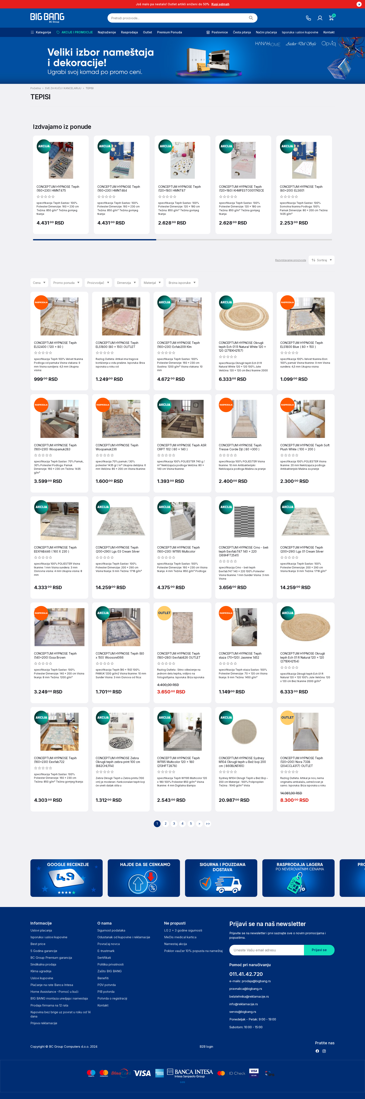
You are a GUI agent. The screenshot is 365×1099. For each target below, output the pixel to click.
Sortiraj (322, 260)
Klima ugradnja (40, 971)
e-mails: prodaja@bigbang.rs (250, 981)
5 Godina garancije (43, 951)
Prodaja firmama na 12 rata (49, 1005)
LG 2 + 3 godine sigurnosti (183, 930)
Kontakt (329, 32)
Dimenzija (124, 283)
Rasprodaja (129, 32)
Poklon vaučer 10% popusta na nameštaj (193, 951)
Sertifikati (104, 958)
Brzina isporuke (180, 283)
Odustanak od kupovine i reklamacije (123, 937)
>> (208, 823)
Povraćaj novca (108, 944)
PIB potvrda (105, 992)
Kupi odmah (220, 4)
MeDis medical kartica (180, 937)
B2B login (206, 1047)
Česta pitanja (242, 32)
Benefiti (103, 978)
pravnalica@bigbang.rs (245, 989)
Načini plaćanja (266, 32)
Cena (37, 283)
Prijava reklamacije (43, 1023)
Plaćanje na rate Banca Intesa (51, 985)
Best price (37, 944)
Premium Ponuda (169, 32)
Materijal (150, 283)
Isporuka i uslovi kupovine (300, 32)
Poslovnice (220, 32)
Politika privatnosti (110, 964)
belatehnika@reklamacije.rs (249, 996)
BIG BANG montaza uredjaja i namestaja (59, 998)
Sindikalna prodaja (43, 964)
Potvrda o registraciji (112, 998)
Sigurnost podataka (111, 930)
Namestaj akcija (175, 944)
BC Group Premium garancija (51, 958)
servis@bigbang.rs (242, 1012)
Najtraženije (107, 32)
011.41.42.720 (246, 974)
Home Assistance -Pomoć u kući (54, 992)
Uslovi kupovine (41, 978)
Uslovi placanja (41, 930)
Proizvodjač (95, 283)
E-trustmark (105, 951)
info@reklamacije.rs (243, 1004)
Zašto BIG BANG (109, 971)
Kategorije (43, 32)
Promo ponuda (64, 283)
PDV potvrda (106, 985)
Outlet (147, 32)
